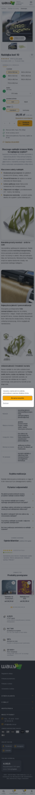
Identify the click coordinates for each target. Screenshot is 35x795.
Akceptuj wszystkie (17, 398)
